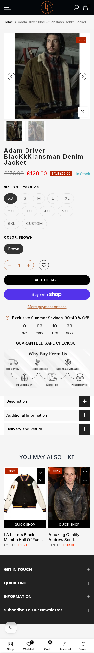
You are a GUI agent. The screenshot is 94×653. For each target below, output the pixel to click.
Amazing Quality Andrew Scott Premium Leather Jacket (64, 537)
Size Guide (29, 187)
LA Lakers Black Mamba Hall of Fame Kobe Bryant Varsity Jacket (23, 537)
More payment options (47, 306)
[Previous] (11, 76)
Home (8, 22)
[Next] (82, 76)
